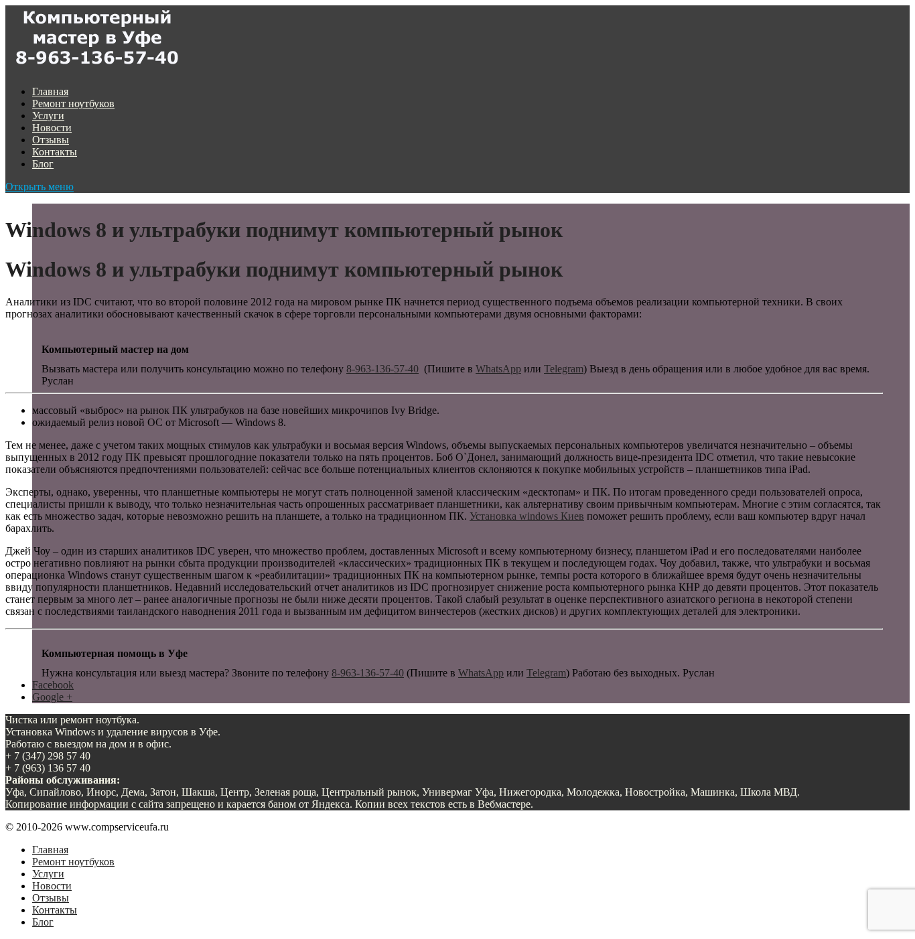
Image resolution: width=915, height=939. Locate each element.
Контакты (54, 151)
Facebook (53, 685)
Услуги (48, 115)
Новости (52, 127)
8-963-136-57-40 (382, 368)
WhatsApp (498, 368)
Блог (43, 163)
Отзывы (50, 139)
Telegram (563, 368)
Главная (50, 91)
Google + (52, 697)
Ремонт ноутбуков (73, 103)
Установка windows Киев (527, 516)
